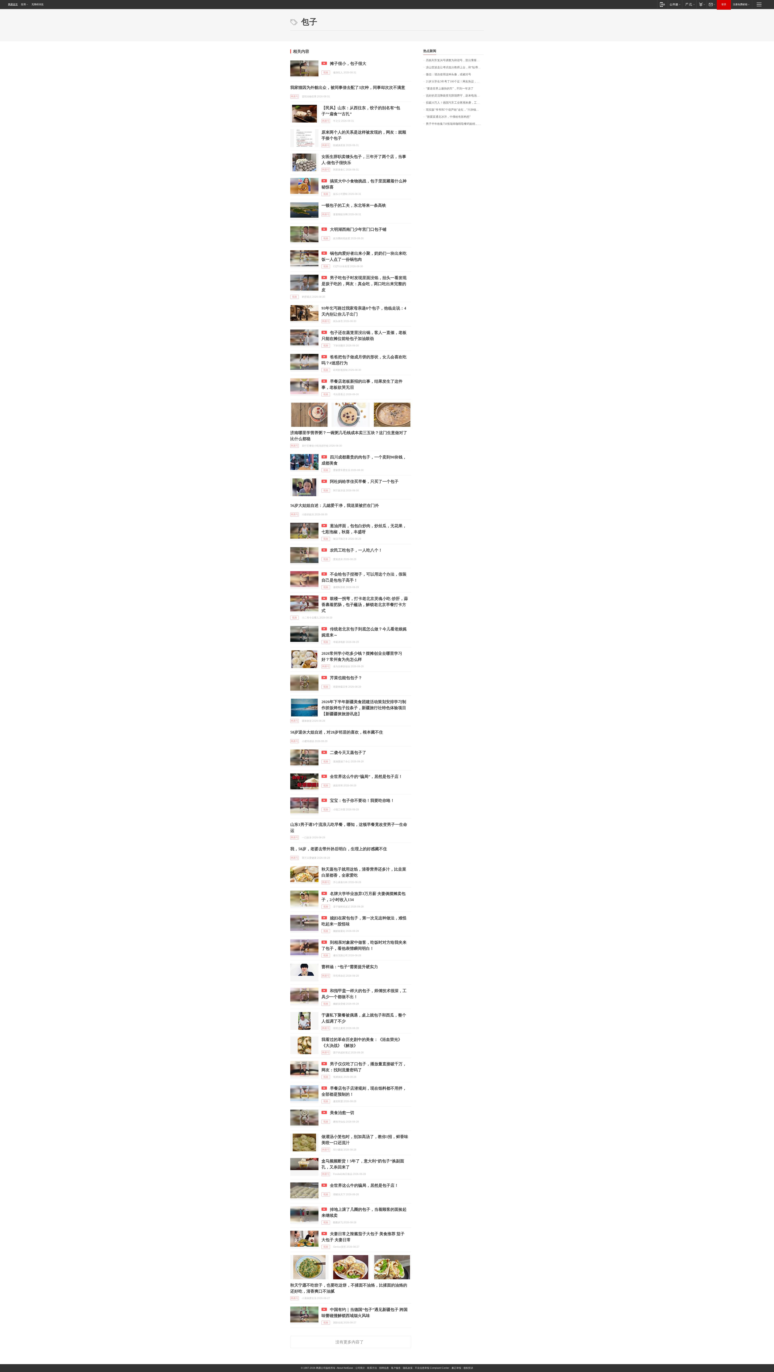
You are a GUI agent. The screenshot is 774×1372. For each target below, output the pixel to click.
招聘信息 (384, 1368)
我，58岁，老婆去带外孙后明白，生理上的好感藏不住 (338, 849)
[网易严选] (689, 4)
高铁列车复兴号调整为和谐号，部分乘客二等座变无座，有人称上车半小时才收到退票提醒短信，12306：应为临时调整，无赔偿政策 (455, 60)
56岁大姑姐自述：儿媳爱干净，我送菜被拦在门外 (334, 505)
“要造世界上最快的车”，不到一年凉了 (449, 88)
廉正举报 (456, 1368)
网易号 (294, 96)
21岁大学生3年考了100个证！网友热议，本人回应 (455, 81)
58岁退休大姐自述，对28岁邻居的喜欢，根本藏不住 (336, 732)
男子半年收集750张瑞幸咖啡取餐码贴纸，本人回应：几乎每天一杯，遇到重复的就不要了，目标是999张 (455, 123)
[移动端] (662, 4)
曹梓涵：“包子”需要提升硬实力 (349, 967)
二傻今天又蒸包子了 (348, 752)
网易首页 (13, 4)
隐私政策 (408, 1368)
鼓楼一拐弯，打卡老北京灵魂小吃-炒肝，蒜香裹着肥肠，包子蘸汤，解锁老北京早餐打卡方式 (364, 604)
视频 (325, 72)
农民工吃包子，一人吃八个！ (356, 550)
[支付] (701, 4)
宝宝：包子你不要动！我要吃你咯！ (362, 800)
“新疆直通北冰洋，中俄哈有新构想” (448, 116)
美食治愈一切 (342, 1112)
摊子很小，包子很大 (348, 63)
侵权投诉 (468, 1368)
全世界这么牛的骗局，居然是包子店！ (364, 1185)
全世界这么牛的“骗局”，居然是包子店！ (366, 776)
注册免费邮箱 (740, 4)
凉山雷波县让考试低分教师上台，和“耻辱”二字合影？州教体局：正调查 (455, 67)
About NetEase (345, 1368)
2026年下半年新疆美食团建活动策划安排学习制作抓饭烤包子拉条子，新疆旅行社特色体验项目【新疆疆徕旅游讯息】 (363, 708)
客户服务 (396, 1368)
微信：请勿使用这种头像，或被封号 (448, 74)
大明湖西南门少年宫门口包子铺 (358, 229)
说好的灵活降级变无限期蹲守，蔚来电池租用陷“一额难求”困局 (455, 95)
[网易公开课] (675, 4)
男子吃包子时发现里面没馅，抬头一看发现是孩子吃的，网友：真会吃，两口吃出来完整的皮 (364, 283)
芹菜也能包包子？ (346, 678)
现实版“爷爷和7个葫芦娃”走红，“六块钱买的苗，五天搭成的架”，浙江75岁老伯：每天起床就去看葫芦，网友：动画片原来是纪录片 (455, 109)
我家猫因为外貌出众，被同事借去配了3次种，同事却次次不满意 (347, 87)
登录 (723, 4)
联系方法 (372, 1368)
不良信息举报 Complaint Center (432, 1368)
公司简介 (360, 1368)
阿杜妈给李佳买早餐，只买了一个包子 (364, 481)
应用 (23, 4)
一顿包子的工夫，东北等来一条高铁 (353, 205)
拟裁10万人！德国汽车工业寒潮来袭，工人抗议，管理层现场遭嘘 (455, 102)
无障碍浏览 (37, 4)
